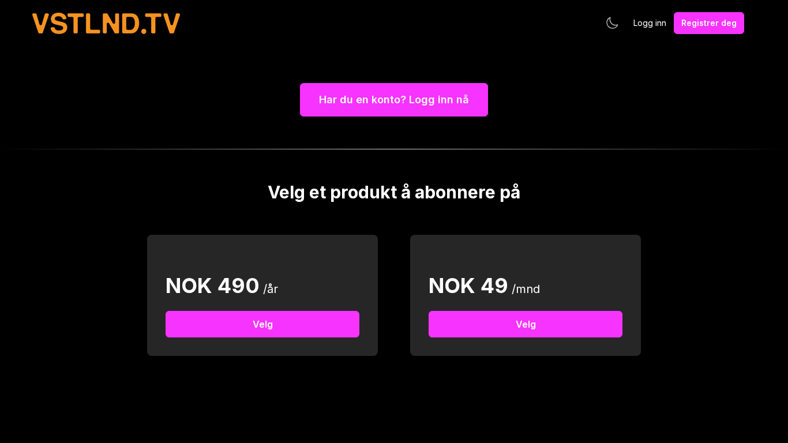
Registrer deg (709, 23)
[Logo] (106, 23)
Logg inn (649, 23)
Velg (263, 324)
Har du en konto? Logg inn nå (394, 99)
